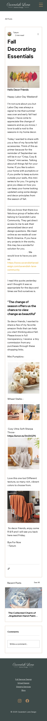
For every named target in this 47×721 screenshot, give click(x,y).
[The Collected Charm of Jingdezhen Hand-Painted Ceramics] (23, 597)
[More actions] (38, 34)
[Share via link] (8, 568)
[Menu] (41, 5)
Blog (23, 690)
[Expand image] (15, 412)
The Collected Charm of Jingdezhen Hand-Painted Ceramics (23, 614)
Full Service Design (23, 679)
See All (37, 582)
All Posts (8, 19)
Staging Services (23, 686)
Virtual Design (23, 683)
